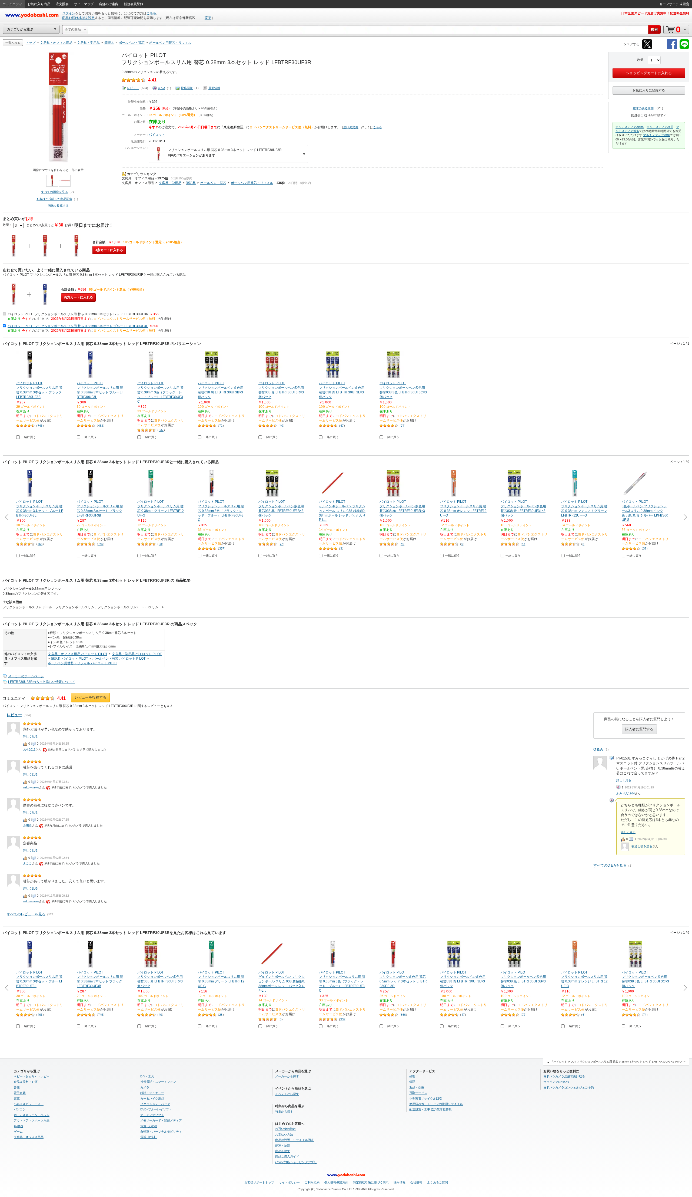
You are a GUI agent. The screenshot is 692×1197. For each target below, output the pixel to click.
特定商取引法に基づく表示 (371, 1182)
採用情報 (399, 1182)
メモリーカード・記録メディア (161, 1120)
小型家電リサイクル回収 (425, 1098)
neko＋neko (31, 787)
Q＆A (161, 88)
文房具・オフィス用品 (138, 178)
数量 (640, 60)
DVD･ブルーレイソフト (156, 1109)
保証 (412, 1081)
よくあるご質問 (437, 1182)
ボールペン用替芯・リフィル (252, 183)
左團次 (27, 825)
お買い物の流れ (285, 1128)
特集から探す (284, 1111)
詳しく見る (623, 780)
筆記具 (191, 183)
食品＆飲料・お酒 (26, 1081)
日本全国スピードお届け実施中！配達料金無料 (655, 13)
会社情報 (416, 1182)
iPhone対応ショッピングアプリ (296, 1162)
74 (402, 425)
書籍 (17, 1087)
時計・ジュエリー (152, 1092)
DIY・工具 (147, 1076)
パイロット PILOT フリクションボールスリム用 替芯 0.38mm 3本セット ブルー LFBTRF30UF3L (78, 326)
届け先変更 (350, 127)
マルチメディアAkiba (630, 127)
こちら (151, 13)
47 (342, 425)
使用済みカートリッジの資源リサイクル (436, 1104)
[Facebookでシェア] (672, 48)
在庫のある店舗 (643, 108)
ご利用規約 (312, 1182)
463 (100, 425)
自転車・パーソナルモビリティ (161, 1131)
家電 (17, 1098)
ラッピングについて (556, 1081)
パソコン (20, 1109)
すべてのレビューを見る (26, 914)
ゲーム (18, 1131)
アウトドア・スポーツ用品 (31, 1120)
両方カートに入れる (78, 297)
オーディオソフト (152, 1115)
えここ (27, 863)
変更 (208, 18)
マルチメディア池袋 (656, 135)
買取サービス (418, 1092)
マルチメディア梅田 (660, 127)
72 (220, 425)
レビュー (133, 88)
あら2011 (29, 749)
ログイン (68, 13)
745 (40, 425)
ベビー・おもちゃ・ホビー (31, 1076)
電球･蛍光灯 (148, 1137)
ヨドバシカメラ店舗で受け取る (564, 1076)
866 (403, 1014)
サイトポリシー (289, 1182)
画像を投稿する (58, 205)
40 (281, 425)
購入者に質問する (639, 729)
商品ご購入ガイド (287, 1156)
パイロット (157, 135)
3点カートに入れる (109, 250)
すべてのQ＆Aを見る (610, 865)
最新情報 (214, 88)
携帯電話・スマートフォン (158, 1081)
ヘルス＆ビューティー (29, 1104)
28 (160, 543)
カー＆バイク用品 (152, 1098)
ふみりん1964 (625, 793)
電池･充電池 (148, 1126)
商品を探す (282, 1151)
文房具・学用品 (170, 183)
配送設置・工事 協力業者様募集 (430, 1109)
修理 (412, 1076)
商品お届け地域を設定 (78, 18)
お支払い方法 (284, 1134)
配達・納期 (282, 1145)
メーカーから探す (287, 1076)
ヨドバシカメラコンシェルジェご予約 (568, 1087)
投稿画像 (187, 88)
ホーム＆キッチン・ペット (31, 1115)
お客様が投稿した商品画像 (54, 198)
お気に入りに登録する (649, 90)
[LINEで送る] (684, 48)
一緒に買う (28, 437)
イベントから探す (287, 1094)
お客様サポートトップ (259, 1182)
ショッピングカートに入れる (649, 73)
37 (644, 548)
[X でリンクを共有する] (647, 48)
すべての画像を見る (54, 191)
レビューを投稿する (90, 697)
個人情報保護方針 (336, 1182)
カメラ (144, 1087)
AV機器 (18, 1126)
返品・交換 (416, 1087)
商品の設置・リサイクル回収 (294, 1140)
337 (161, 430)
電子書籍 (20, 1092)
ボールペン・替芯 (213, 183)
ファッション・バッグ (155, 1104)
